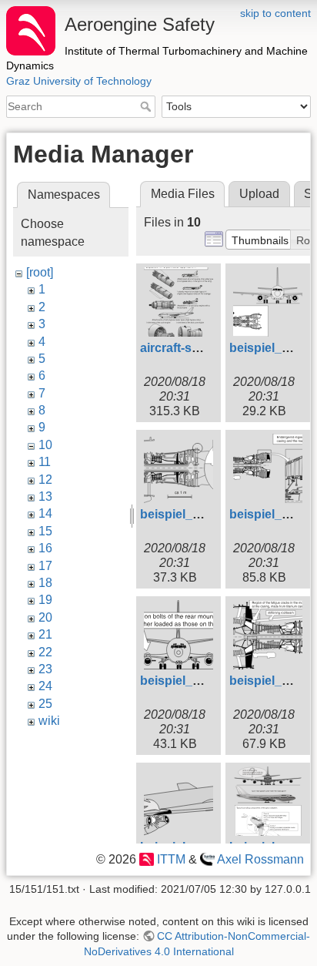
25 (45, 703)
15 (45, 531)
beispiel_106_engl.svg (205, 680)
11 (44, 461)
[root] (39, 272)
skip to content (275, 13)
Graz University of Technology (79, 81)
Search (147, 106)
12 (45, 479)
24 (45, 686)
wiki (49, 720)
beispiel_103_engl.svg (205, 514)
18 (45, 582)
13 (45, 496)
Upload (259, 193)
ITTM (171, 859)
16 (45, 548)
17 (45, 565)
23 (45, 669)
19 (45, 599)
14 (45, 513)
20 (45, 617)
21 (45, 634)
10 (45, 444)
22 (45, 652)
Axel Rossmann (260, 859)
